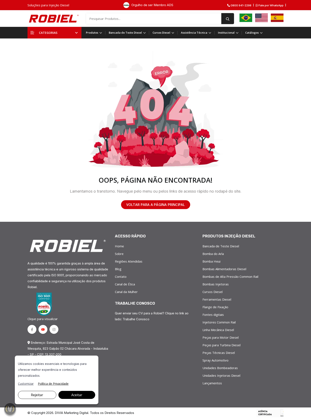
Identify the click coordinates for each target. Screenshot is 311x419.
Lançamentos (212, 383)
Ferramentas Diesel (216, 299)
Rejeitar (37, 395)
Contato (121, 276)
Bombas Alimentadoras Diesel (224, 269)
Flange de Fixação (215, 307)
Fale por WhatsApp (270, 5)
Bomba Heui (211, 261)
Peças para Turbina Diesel (221, 345)
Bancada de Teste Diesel (126, 32)
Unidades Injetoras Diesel (221, 375)
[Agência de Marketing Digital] (270, 413)
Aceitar (76, 395)
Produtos (92, 32)
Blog (118, 269)
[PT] (245, 18)
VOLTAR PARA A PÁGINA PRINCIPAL (155, 204)
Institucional (226, 32)
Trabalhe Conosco (136, 319)
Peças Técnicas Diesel (218, 353)
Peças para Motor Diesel (220, 337)
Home (119, 246)
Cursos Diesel (162, 32)
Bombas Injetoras (215, 284)
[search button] (227, 18)
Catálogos (252, 32)
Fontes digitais (213, 314)
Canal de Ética (125, 284)
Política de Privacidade (53, 384)
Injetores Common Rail (219, 322)
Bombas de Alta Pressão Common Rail (230, 276)
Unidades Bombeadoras (220, 368)
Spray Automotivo (215, 360)
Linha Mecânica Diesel (218, 330)
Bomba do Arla (213, 254)
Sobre (119, 254)
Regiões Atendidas (128, 261)
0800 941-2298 (240, 5)
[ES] (277, 18)
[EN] (261, 18)
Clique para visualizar (43, 319)
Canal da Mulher (126, 292)
